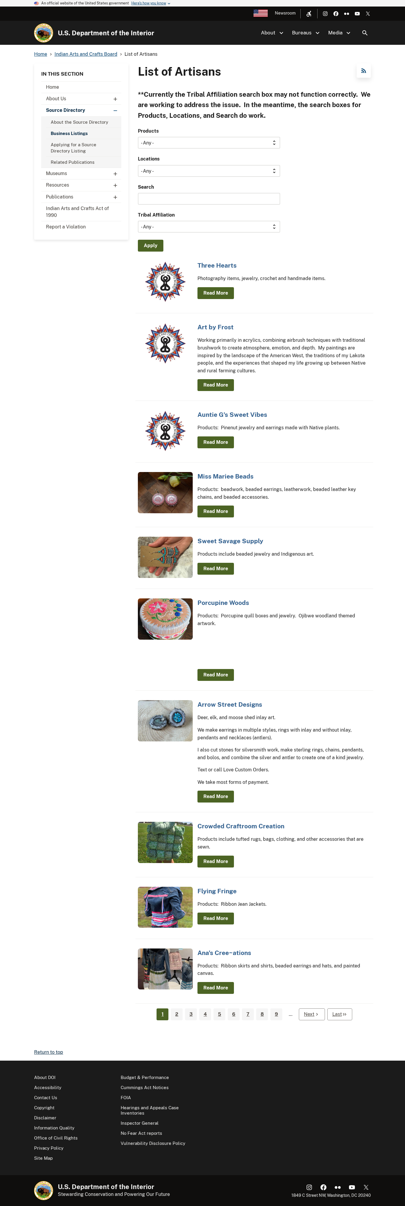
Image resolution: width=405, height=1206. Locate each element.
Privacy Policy (48, 1148)
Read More (215, 293)
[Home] (43, 32)
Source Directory (65, 110)
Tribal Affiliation (156, 215)
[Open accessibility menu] (309, 13)
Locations (149, 159)
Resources (57, 185)
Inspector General (140, 1123)
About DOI (44, 1077)
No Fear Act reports (141, 1133)
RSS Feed (364, 70)
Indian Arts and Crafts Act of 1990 (77, 212)
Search (365, 33)
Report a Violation (66, 227)
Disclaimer (45, 1117)
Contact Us (45, 1097)
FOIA (126, 1097)
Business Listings (69, 133)
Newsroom (285, 13)
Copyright (44, 1107)
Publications (59, 197)
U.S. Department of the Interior (106, 33)
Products (148, 131)
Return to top (48, 1052)
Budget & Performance (145, 1077)
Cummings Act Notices (145, 1087)
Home (52, 87)
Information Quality (54, 1127)
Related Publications (73, 162)
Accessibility (47, 1087)
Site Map (43, 1158)
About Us (56, 98)
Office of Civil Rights (56, 1137)
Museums (56, 173)
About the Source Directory (79, 122)
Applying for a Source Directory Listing (73, 147)
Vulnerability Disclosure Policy (153, 1143)
